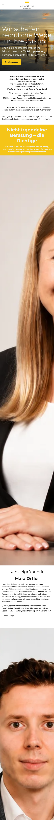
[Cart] (51, 5)
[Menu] (3, 5)
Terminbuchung (11, 62)
